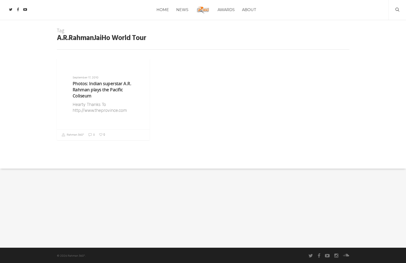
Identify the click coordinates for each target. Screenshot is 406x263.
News (182, 10)
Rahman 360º (75, 134)
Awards (226, 10)
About (249, 10)
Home (162, 10)
